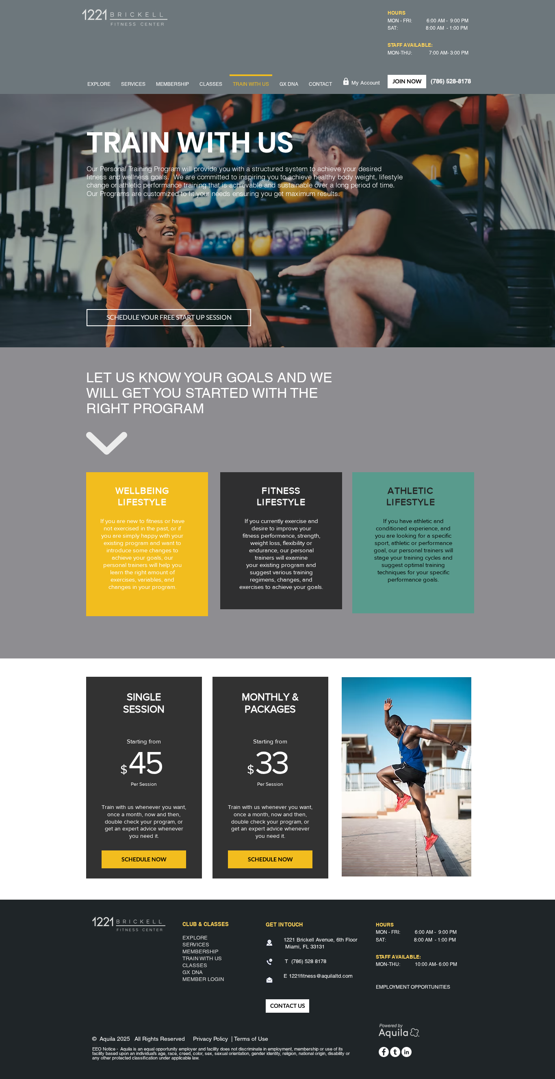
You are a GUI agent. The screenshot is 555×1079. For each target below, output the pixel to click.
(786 (296, 961)
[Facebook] (384, 1052)
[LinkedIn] (406, 1052)
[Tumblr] (395, 1052)
